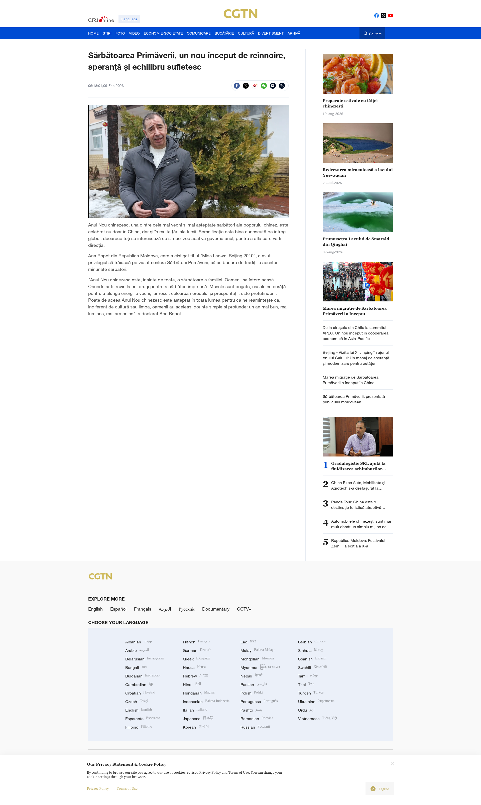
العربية (165, 609)
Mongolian (257, 658)
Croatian (140, 693)
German (197, 650)
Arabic (137, 650)
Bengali (136, 667)
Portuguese (259, 701)
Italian (195, 710)
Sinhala (310, 650)
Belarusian (144, 658)
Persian (254, 684)
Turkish (310, 693)
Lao (248, 641)
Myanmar (260, 667)
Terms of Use (127, 788)
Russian (255, 727)
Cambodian (139, 684)
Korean (196, 727)
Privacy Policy (98, 788)
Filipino (138, 727)
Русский (187, 609)
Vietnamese (317, 718)
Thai (306, 684)
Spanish (312, 658)
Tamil (308, 675)
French (196, 641)
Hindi (192, 684)
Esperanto (142, 718)
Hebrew (195, 675)
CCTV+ (244, 609)
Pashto (251, 710)
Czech (136, 701)
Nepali (251, 675)
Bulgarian (143, 675)
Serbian (312, 641)
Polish (252, 693)
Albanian (138, 641)
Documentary (215, 609)
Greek (196, 658)
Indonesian (206, 701)
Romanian (257, 718)
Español (118, 609)
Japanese (198, 718)
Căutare (375, 34)
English (95, 609)
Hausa (194, 667)
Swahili (312, 667)
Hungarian (199, 693)
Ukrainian (316, 701)
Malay (258, 650)
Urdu (306, 710)
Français (142, 609)
